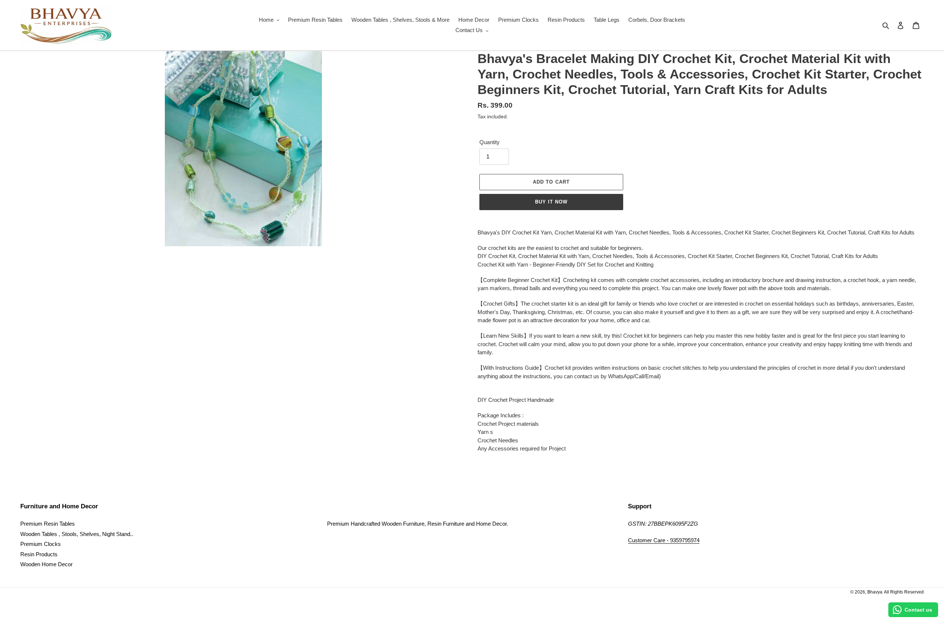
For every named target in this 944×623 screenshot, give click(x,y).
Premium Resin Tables (47, 524)
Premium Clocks (40, 544)
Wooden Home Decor (46, 564)
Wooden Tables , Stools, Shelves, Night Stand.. (76, 534)
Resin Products (39, 554)
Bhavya (874, 592)
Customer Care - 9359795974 (664, 540)
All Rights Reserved (904, 592)
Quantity (489, 142)
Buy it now (551, 202)
